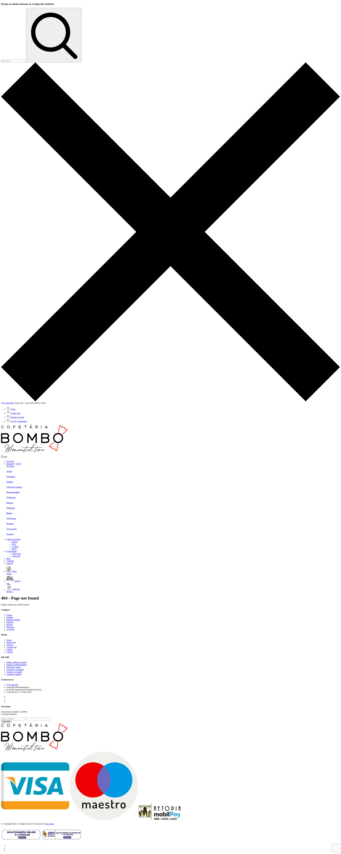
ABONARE (6, 722)
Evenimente (11, 551)
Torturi (9, 615)
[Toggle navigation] (2, 455)
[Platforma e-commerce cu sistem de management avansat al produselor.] (34, 452)
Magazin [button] (13, 464)
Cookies (15, 546)
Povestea (10, 461)
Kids (14, 544)
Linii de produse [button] (13, 539)
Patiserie (9, 622)
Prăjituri (9, 617)
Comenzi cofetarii (13, 674)
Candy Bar (16, 554)
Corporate (16, 556)
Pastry (14, 549)
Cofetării (10, 561)
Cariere (9, 649)
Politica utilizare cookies (16, 662)
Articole (9, 645)
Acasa (9, 640)
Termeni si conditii (14, 672)
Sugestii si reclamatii (15, 669)
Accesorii (10, 629)
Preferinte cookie (13, 667)
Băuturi (9, 624)
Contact (9, 563)
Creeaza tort (11, 647)
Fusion (14, 542)
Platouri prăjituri (13, 620)
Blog (8, 558)
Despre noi (11, 642)
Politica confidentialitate (16, 665)
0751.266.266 (12, 685)
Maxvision (49, 824)
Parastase (10, 627)
